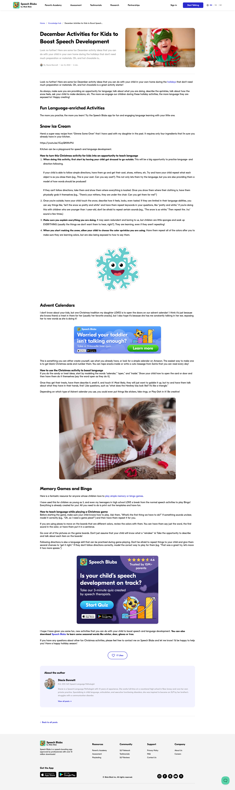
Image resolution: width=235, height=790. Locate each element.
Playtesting (96, 757)
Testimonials (96, 5)
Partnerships (134, 5)
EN (211, 5)
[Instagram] (159, 776)
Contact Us (151, 757)
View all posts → (65, 701)
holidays (172, 82)
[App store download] (48, 775)
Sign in (174, 5)
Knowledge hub (54, 23)
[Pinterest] (170, 776)
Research (114, 5)
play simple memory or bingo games (124, 496)
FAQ (149, 754)
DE (220, 5)
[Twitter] (181, 776)
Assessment (75, 5)
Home (42, 23)
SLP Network (125, 750)
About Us (178, 750)
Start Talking (193, 5)
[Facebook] (165, 776)
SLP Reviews (125, 757)
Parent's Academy (53, 5)
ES (216, 5)
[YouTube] (176, 776)
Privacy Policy (152, 750)
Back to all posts (50, 722)
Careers (178, 754)
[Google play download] (67, 775)
